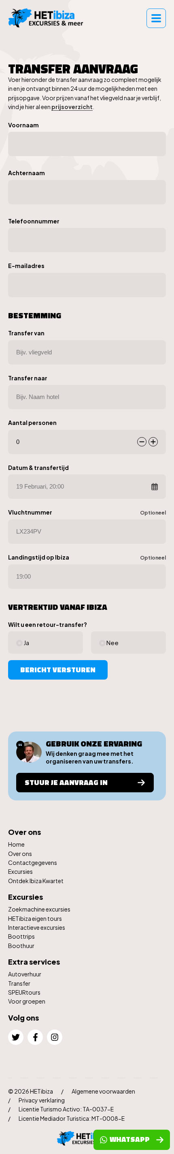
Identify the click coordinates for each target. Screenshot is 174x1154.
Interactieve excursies (36, 927)
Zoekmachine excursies (39, 909)
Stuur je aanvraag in (66, 782)
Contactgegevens (32, 862)
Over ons (20, 853)
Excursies (20, 871)
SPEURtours (24, 992)
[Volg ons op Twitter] (15, 1037)
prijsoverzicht (72, 106)
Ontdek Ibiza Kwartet (36, 880)
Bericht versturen (57, 669)
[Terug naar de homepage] (48, 18)
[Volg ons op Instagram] (54, 1037)
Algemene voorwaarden (103, 1091)
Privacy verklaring (42, 1100)
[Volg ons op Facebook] (35, 1037)
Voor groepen (26, 1001)
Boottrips (21, 936)
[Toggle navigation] (156, 18)
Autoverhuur (24, 974)
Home (16, 844)
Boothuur (21, 945)
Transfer (19, 983)
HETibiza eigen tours (35, 918)
